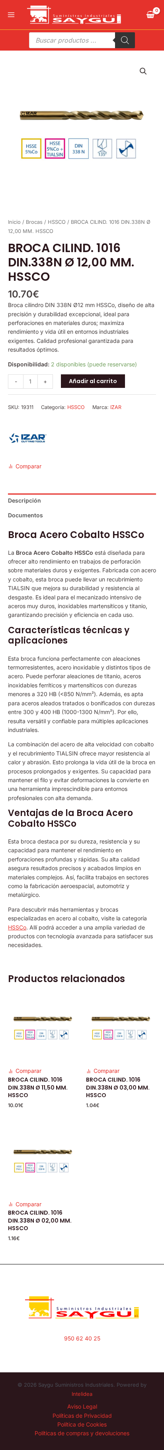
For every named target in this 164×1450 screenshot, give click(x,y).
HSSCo (17, 927)
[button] (143, 71)
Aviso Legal (82, 1406)
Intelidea (82, 1394)
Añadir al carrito (93, 381)
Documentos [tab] (25, 515)
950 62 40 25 (82, 1338)
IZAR (115, 407)
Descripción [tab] (24, 500)
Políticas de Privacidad (82, 1415)
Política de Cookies (82, 1424)
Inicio (14, 222)
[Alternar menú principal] (11, 15)
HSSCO (57, 222)
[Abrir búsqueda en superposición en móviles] (82, 40)
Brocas (34, 222)
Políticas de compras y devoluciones (82, 1433)
